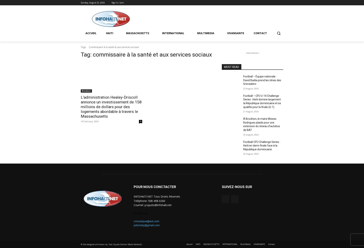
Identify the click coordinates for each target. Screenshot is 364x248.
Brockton (86, 91)
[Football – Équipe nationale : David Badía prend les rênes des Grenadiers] (231, 81)
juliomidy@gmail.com (147, 225)
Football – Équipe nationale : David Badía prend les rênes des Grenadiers (262, 80)
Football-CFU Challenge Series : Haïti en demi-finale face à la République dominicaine (261, 145)
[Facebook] (276, 3)
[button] (278, 33)
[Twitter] (281, 3)
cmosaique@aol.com (146, 221)
